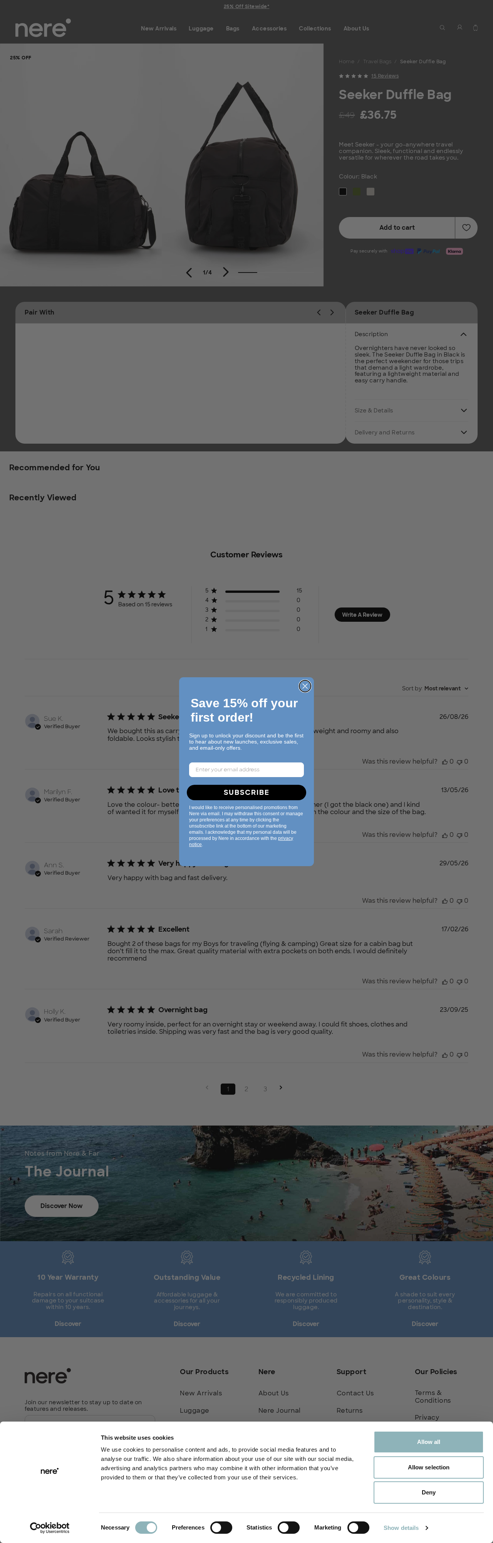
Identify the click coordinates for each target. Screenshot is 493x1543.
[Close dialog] (305, 686)
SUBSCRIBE (247, 792)
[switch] (221, 1527)
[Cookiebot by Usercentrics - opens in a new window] (50, 1528)
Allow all (429, 1442)
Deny (429, 1492)
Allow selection (429, 1467)
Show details (401, 1527)
